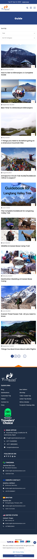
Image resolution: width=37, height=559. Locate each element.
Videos (3, 399)
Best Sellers (23, 389)
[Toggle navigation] (34, 7)
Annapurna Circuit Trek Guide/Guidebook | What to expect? (18, 177)
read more (25, 2)
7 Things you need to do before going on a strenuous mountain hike (17, 142)
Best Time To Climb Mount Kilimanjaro (17, 108)
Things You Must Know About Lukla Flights (18, 349)
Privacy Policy (20, 552)
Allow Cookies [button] (18, 556)
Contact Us (5, 402)
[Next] (24, 356)
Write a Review (24, 402)
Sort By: (4, 28)
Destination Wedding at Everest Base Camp (16, 280)
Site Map (22, 392)
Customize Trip (6, 396)
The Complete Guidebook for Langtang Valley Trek (17, 212)
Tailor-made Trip (25, 396)
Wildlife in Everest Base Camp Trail (15, 246)
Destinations (5, 392)
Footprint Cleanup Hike (27, 405)
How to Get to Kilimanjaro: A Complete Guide (17, 74)
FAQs (2, 405)
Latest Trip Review (25, 399)
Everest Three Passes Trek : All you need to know (18, 315)
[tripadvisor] (8, 416)
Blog (2, 389)
